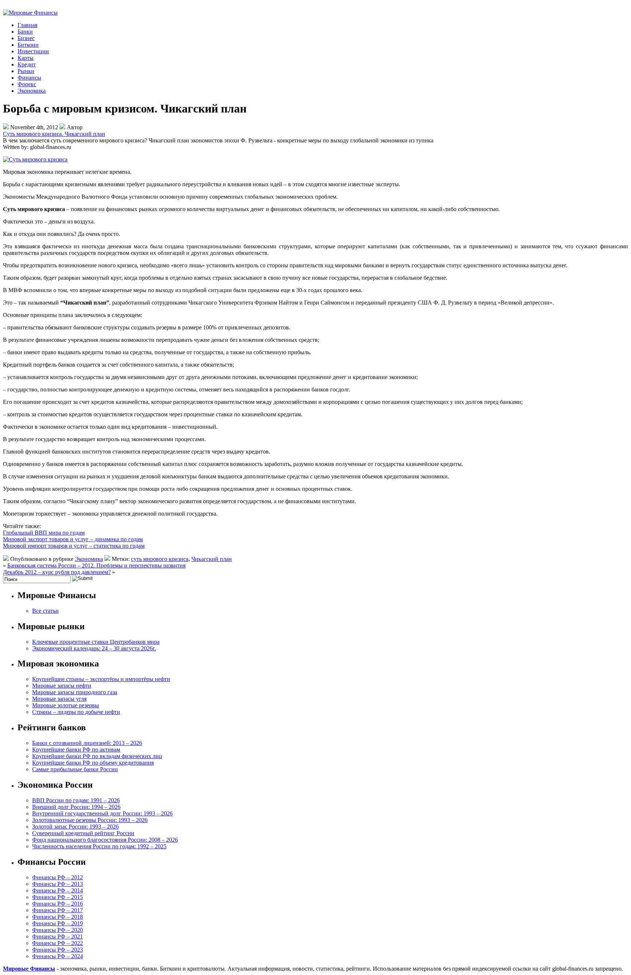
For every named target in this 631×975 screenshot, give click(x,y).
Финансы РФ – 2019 (57, 923)
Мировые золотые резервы (65, 705)
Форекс (27, 84)
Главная (27, 25)
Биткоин (28, 45)
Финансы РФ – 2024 (57, 956)
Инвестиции (33, 51)
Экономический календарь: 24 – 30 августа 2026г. (94, 648)
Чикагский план (211, 559)
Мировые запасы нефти (61, 685)
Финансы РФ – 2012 (57, 877)
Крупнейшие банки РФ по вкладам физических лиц (97, 756)
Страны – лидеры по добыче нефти (76, 712)
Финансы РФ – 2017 (57, 910)
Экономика (32, 91)
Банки (25, 31)
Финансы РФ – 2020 (57, 930)
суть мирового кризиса (159, 559)
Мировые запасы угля (59, 699)
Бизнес (26, 38)
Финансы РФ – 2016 (57, 904)
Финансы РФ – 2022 (57, 943)
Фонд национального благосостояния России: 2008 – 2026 (105, 840)
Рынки (26, 71)
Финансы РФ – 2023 (57, 950)
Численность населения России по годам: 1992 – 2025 (99, 846)
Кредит (27, 64)
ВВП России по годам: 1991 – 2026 (76, 800)
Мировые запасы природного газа (74, 692)
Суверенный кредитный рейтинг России (83, 833)
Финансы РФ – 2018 (57, 917)
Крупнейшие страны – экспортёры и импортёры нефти (101, 679)
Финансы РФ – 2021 (57, 936)
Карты (26, 58)
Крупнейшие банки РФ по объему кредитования (93, 763)
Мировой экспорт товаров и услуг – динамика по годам (73, 539)
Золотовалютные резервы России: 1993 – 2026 (90, 820)
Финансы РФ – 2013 (57, 884)
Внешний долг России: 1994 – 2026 (76, 807)
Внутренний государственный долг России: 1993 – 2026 (102, 813)
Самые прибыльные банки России (75, 769)
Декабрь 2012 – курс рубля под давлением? (57, 572)
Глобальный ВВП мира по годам (44, 532)
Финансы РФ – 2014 (57, 890)
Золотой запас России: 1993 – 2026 (75, 826)
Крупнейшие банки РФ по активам (76, 749)
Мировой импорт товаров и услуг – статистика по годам (74, 546)
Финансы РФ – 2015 (57, 897)
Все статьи (45, 611)
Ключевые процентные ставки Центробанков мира (96, 642)
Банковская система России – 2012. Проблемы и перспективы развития (96, 565)
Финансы (29, 77)
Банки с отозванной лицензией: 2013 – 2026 (87, 743)
